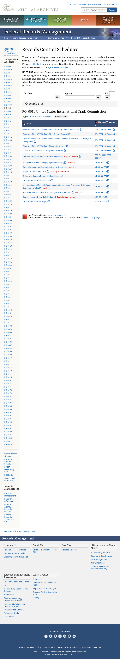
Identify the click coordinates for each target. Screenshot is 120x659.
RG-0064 (8, 98)
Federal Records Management (25, 38)
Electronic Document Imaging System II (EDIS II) (43, 162)
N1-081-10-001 (101, 171)
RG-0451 (8, 293)
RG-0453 (8, 300)
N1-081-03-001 (101, 162)
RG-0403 (8, 268)
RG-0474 (8, 319)
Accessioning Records (100, 552)
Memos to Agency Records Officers (16, 589)
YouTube (64, 636)
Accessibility (35, 647)
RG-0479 (8, 329)
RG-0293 (8, 229)
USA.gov (97, 647)
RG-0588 (8, 406)
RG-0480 (8, 332)
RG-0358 (8, 258)
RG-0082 (8, 111)
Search (112, 10)
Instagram (55, 636)
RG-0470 (8, 316)
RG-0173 (8, 153)
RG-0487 (8, 345)
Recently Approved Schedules (9, 461)
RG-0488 (8, 348)
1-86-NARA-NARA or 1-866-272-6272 (60, 654)
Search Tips (35, 103)
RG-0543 (8, 374)
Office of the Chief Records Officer (45, 550)
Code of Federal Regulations (16, 581)
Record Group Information (10, 500)
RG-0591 (8, 412)
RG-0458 (8, 310)
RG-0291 (8, 226)
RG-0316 (8, 239)
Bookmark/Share (96, 4)
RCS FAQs (8, 475)
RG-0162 (8, 146)
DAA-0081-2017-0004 (103, 134)
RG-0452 (8, 297)
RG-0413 (8, 274)
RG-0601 (8, 434)
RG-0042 (8, 92)
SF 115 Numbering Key (9, 469)
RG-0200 (8, 165)
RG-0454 (8, 303)
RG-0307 (8, 233)
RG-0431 (8, 290)
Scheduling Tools (11, 613)
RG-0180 (8, 156)
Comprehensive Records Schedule (38, 197)
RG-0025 (8, 82)
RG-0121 (8, 121)
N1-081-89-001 (101, 180)
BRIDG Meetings (98, 562)
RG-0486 (8, 342)
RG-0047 (8, 95)
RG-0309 (8, 236)
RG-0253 (8, 188)
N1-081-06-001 (101, 167)
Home (7, 38)
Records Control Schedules (9, 51)
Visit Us (84, 20)
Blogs (69, 636)
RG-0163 (8, 149)
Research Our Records (12, 20)
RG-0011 (8, 72)
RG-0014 (8, 79)
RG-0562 (8, 383)
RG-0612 (8, 441)
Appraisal (37, 579)
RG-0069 (8, 105)
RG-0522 (8, 361)
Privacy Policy (49, 647)
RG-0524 (8, 364)
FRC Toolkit (9, 616)
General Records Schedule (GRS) (44, 583)
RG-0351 (8, 252)
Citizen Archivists (77, 4)
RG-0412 (8, 271)
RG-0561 (8, 380)
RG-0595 (8, 418)
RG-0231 (8, 175)
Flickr (74, 636)
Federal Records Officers (15, 549)
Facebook (46, 636)
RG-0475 (8, 322)
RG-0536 (8, 367)
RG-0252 (8, 185)
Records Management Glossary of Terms (13, 599)
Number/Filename (106, 122)
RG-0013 (8, 76)
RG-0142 (8, 137)
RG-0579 (8, 393)
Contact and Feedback (9, 479)
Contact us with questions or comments (19, 531)
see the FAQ (35, 63)
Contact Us (111, 4)
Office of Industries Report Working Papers (42, 176)
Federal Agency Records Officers (8, 508)
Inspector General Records (35, 171)
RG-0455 (8, 306)
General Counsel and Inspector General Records (44, 167)
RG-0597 (8, 425)
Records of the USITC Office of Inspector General (44, 146)
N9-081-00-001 (101, 192)
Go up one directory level (38, 116)
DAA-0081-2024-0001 (103, 150)
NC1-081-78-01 (101, 197)
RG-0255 (8, 191)
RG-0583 (8, 396)
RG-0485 (8, 338)
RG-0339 (8, 249)
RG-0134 (8, 130)
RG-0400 (8, 265)
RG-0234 (8, 178)
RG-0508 (8, 354)
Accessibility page (92, 217)
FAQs (6, 585)
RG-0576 (8, 390)
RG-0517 (8, 358)
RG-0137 (8, 133)
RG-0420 (8, 281)
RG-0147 (8, 143)
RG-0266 (8, 197)
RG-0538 (8, 370)
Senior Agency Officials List (16, 556)
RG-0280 (8, 213)
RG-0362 (8, 261)
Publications (9, 594)
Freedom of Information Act (68, 647)
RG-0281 (8, 217)
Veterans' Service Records (36, 20)
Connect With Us (60, 631)
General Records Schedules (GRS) (9, 518)
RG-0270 (8, 204)
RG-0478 (8, 326)
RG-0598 (8, 428)
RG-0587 (8, 402)
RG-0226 (8, 172)
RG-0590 (8, 409)
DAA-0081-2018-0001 (103, 140)
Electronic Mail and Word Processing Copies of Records (47, 192)
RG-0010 (8, 69)
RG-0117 (8, 117)
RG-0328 (8, 246)
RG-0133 (8, 127)
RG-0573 (8, 386)
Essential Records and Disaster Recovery (100, 567)
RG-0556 (8, 377)
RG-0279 (8, 210)
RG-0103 (8, 114)
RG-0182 (8, 159)
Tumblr (60, 636)
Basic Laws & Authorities (101, 556)
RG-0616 (8, 444)
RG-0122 (8, 124)
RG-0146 (8, 140)
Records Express (69, 549)
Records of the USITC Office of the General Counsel (45, 134)
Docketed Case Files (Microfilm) (37, 180)
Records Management (10, 494)
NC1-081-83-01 (101, 201)
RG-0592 (8, 415)
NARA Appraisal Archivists (15, 553)
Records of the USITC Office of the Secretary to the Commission (51, 129)
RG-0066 (8, 101)
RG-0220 (8, 169)
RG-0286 (8, 220)
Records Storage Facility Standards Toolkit (15, 605)
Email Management (99, 559)
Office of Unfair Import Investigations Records (43, 150)
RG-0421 (8, 284)
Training (36, 597)
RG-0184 (8, 162)
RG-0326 (8, 242)
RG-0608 (8, 438)
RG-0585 (8, 399)
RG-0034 (8, 88)
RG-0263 (8, 194)
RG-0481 (8, 335)
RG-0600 (8, 431)
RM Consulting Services (14, 609)
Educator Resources (60, 20)
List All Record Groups (10, 454)
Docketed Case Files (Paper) (35, 201)
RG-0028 (8, 85)
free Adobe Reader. (55, 215)
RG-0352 (8, 255)
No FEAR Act (87, 647)
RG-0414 (8, 277)
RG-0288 (8, 223)
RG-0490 (8, 351)
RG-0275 (8, 207)
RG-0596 (8, 422)
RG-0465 (8, 313)
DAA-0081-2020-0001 (103, 146)
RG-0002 (8, 66)
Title (28, 123)
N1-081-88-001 (101, 176)
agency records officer (58, 67)
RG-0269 (8, 201)
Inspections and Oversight (44, 588)
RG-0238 (8, 181)
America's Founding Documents (108, 20)
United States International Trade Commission (50, 156)
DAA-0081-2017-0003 (103, 129)
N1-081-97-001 (101, 186)
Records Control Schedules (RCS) (54, 38)
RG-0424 (8, 287)
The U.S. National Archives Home (30, 7)
